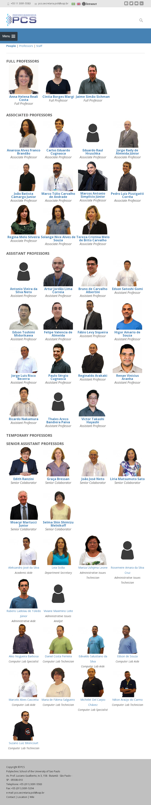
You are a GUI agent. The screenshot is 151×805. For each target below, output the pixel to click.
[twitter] (131, 5)
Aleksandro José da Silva (23, 567)
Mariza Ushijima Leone (93, 567)
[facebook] (126, 5)
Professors (26, 46)
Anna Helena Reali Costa (23, 98)
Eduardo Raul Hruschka (93, 152)
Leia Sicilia (58, 567)
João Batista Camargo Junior (23, 195)
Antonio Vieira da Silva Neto (23, 290)
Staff (39, 46)
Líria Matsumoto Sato (127, 478)
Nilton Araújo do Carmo (127, 699)
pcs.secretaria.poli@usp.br (29, 792)
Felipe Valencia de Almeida (58, 334)
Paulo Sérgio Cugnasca (58, 377)
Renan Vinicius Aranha (127, 377)
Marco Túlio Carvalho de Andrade (58, 195)
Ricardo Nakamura (23, 419)
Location (22, 797)
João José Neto (92, 478)
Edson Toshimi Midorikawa (23, 334)
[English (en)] (78, 3)
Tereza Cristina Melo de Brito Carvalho (93, 238)
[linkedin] (142, 5)
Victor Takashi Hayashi (92, 420)
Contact (10, 797)
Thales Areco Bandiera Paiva (58, 420)
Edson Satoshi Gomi (127, 288)
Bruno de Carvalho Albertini (92, 290)
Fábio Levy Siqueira (93, 332)
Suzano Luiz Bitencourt (23, 743)
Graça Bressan (58, 478)
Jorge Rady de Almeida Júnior (127, 152)
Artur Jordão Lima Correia (58, 290)
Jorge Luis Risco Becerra (23, 377)
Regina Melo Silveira (23, 237)
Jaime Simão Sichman (93, 96)
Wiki (32, 797)
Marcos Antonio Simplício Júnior (92, 195)
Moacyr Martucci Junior (23, 524)
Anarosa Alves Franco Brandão (23, 152)
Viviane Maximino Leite (58, 611)
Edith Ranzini (23, 478)
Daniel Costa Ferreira (58, 656)
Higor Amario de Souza (127, 334)
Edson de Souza (127, 656)
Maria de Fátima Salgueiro (58, 699)
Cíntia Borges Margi (58, 96)
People (11, 46)
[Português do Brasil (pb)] (73, 3)
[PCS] (18, 19)
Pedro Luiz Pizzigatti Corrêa (127, 195)
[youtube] (136, 5)
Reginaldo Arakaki (92, 375)
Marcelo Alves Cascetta (24, 699)
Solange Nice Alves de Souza (58, 238)
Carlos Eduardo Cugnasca (58, 152)
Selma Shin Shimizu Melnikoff (58, 524)
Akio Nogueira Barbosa (24, 656)
